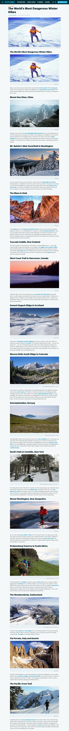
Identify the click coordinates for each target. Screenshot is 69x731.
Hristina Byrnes (13, 15)
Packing (47, 2)
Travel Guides (31, 2)
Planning (40, 2)
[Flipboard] (53, 2)
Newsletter (63, 2)
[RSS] (55, 2)
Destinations (21, 2)
